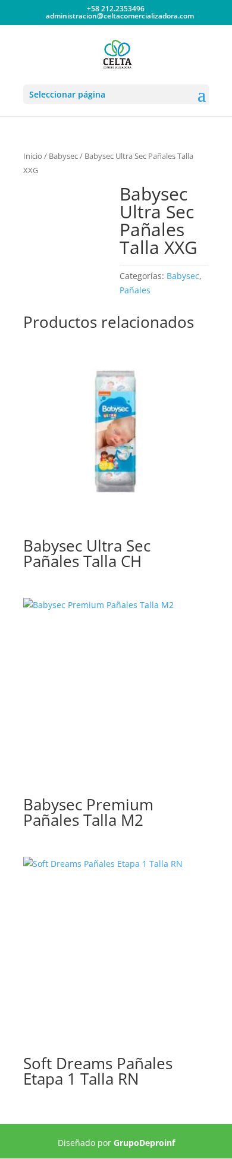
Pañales (135, 290)
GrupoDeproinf (144, 1142)
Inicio (32, 156)
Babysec (63, 156)
